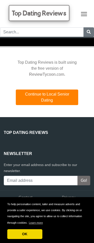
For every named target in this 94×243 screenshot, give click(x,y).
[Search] (88, 32)
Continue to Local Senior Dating (47, 97)
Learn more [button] (36, 222)
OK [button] (24, 234)
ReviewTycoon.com (46, 74)
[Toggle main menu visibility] (84, 13)
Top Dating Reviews (39, 13)
